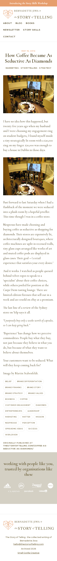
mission (40, 417)
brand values (35, 393)
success (32, 429)
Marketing (12, 68)
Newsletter (11, 30)
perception (28, 423)
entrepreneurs (13, 411)
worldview (11, 435)
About (7, 23)
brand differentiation (29, 381)
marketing (11, 417)
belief (8, 381)
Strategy (45, 68)
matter (26, 417)
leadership (34, 411)
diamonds (41, 405)
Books (30, 23)
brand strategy (14, 393)
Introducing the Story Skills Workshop (29, 3)
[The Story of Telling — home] (27, 14)
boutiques (39, 239)
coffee (24, 399)
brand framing (13, 387)
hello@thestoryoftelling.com (28, 544)
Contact (9, 36)
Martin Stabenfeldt (26, 373)
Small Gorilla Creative (28, 553)
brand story (34, 387)
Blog (19, 23)
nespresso (11, 423)
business (10, 399)
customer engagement (17, 405)
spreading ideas (14, 429)
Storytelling (29, 68)
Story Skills (31, 30)
